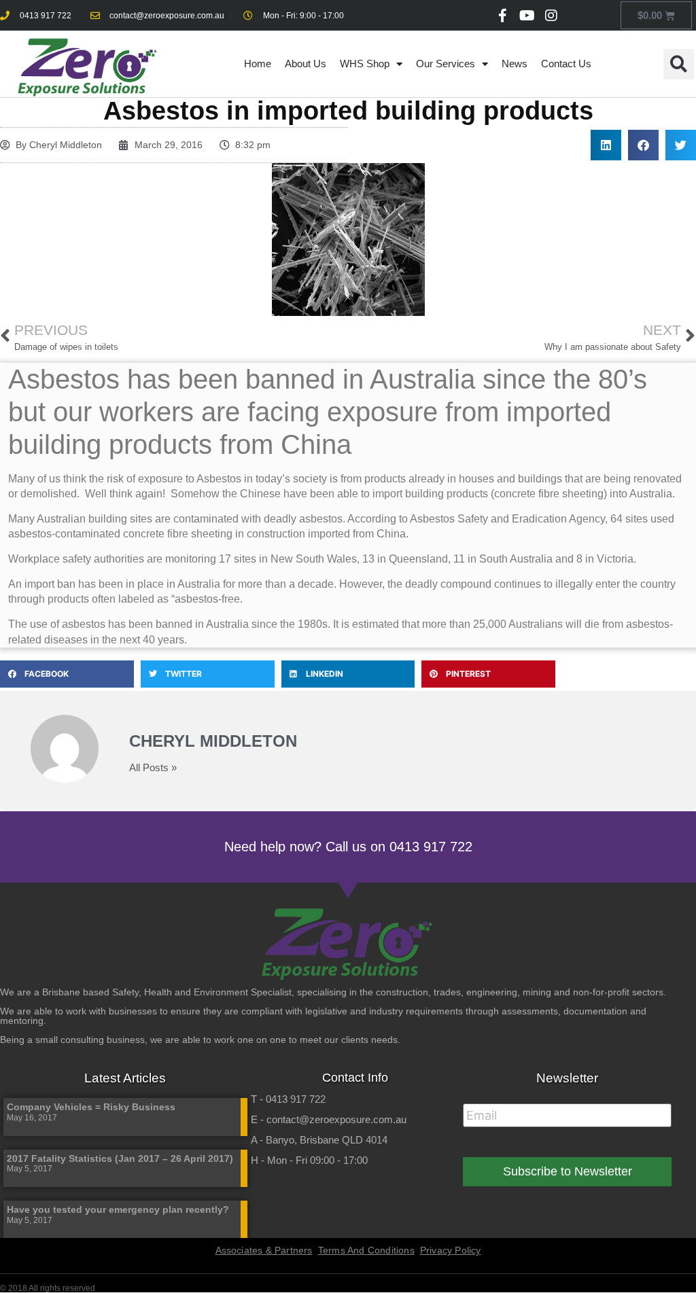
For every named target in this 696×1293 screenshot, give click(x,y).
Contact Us (566, 63)
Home (257, 63)
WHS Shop (364, 63)
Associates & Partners (264, 1250)
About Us (305, 63)
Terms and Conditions (366, 1250)
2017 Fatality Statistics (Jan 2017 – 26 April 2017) (120, 1158)
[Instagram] (551, 15)
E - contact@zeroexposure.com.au (328, 1119)
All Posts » (153, 767)
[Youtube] (527, 15)
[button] (678, 64)
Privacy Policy (450, 1250)
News (514, 63)
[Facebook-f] (502, 15)
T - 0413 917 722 (288, 1099)
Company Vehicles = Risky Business (91, 1106)
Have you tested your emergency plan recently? (118, 1209)
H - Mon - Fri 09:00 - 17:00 (309, 1160)
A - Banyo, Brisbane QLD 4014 (319, 1140)
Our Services (445, 63)
